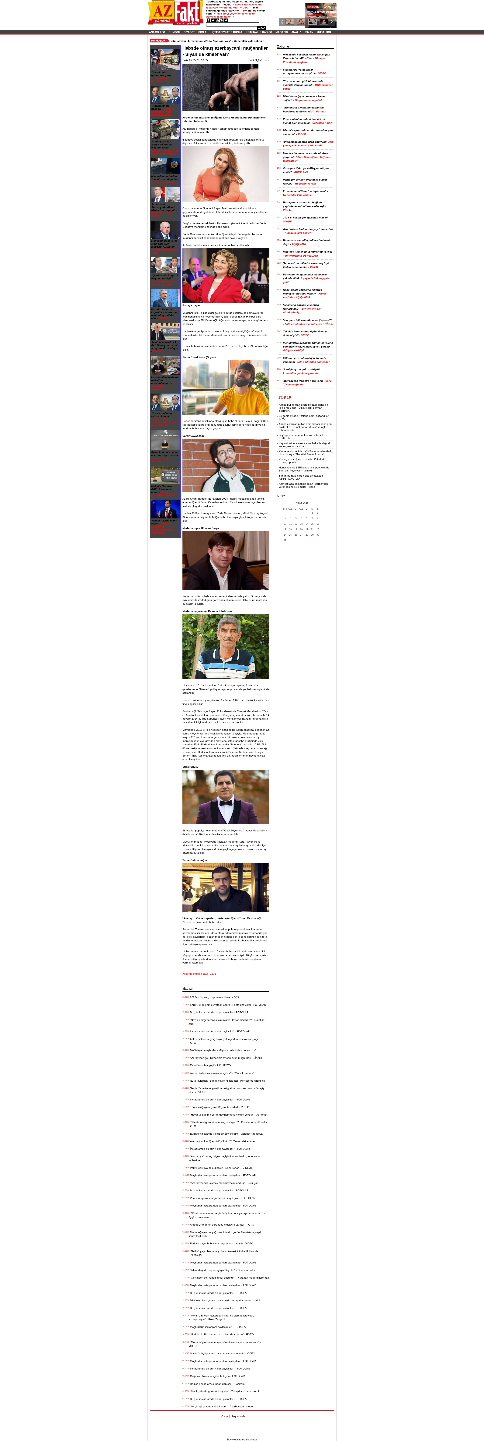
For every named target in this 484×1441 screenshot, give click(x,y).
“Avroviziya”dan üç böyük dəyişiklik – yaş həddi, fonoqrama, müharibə (224, 1158)
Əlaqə (225, 1416)
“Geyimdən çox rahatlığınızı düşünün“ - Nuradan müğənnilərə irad (228, 1277)
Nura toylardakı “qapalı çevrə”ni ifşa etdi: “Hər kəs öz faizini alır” (227, 1080)
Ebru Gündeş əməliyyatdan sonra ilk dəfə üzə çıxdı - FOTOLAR (227, 1004)
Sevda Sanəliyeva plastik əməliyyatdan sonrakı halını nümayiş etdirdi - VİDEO (226, 1090)
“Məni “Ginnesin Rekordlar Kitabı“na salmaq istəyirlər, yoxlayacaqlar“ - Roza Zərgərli (221, 1317)
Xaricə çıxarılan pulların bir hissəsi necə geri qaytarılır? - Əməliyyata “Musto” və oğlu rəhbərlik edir (305, 426)
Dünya (237, 32)
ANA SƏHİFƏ (157, 32)
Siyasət (189, 32)
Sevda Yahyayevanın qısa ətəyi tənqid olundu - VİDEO (221, 1353)
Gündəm (174, 32)
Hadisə (267, 32)
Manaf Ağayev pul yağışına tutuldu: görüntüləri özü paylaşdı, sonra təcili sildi (225, 1234)
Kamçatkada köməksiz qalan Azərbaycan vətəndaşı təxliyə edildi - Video (303, 485)
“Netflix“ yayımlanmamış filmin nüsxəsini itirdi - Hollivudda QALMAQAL (223, 1253)
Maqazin (281, 32)
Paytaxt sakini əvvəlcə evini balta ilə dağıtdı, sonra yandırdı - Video (305, 445)
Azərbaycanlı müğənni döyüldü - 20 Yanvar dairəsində (221, 1141)
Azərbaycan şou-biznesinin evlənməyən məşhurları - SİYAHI (225, 1057)
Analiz (296, 32)
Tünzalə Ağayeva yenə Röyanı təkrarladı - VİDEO (218, 1107)
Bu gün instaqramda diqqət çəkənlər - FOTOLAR (218, 1012)
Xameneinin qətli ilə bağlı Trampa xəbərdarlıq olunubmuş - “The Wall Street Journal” (306, 453)
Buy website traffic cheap (242, 1439)
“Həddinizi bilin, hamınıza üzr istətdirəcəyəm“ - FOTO (221, 1334)
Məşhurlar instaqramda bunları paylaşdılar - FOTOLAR (222, 1175)
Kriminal (252, 32)
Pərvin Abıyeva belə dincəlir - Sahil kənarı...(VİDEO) (220, 1167)
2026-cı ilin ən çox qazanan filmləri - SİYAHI (215, 997)
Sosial (203, 32)
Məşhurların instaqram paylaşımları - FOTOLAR (217, 1326)
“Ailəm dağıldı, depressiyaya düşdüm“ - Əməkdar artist (221, 1270)
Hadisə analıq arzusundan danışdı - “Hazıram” (217, 1383)
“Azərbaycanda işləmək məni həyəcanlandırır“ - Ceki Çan (223, 1182)
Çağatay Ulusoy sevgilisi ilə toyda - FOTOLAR (216, 1376)
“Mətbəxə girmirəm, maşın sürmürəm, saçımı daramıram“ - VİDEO (224, 1344)
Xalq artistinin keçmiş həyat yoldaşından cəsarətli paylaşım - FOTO (225, 1040)
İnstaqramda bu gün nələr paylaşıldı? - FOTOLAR (219, 1031)
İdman (309, 32)
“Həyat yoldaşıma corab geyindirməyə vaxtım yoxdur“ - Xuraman (227, 1114)
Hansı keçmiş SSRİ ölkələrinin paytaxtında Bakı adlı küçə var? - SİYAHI (304, 469)
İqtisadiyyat (221, 32)
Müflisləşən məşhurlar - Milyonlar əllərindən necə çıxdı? (222, 1050)
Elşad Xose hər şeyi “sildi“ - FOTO (209, 1065)
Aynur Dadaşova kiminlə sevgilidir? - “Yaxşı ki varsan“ (221, 1073)
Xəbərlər (283, 46)
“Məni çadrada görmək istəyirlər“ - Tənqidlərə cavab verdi (223, 1391)
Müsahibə (324, 32)
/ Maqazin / (278, 7)
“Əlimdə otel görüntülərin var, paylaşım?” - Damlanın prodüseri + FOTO (227, 1124)
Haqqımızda (238, 1416)
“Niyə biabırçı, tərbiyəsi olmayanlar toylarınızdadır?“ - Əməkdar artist (226, 1021)
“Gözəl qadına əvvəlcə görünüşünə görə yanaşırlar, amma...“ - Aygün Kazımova (226, 1215)
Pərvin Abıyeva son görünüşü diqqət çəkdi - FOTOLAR (221, 1198)
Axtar (261, 28)
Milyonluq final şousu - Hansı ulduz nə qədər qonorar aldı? (224, 1300)
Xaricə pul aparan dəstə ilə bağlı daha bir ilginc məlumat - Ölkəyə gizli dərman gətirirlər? (303, 407)
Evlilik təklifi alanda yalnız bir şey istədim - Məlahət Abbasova (225, 1133)
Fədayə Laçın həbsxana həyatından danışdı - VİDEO (220, 1243)
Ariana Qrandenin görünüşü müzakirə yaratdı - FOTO (221, 1224)
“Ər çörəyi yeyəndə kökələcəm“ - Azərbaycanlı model (220, 1406)
